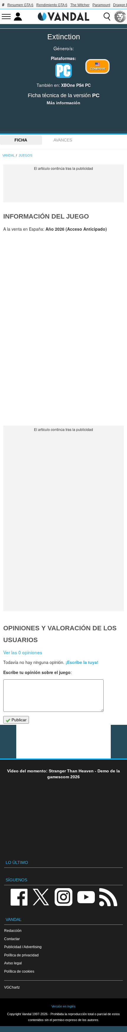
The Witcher (79, 5)
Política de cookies (19, 971)
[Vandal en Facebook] (18, 897)
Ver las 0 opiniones (22, 652)
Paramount (101, 5)
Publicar (18, 719)
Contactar (12, 939)
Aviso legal (13, 963)
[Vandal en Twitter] (41, 897)
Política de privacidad (21, 955)
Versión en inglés (63, 1006)
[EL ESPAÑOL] (120, 16)
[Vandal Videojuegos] (63, 16)
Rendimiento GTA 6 (51, 5)
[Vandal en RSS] (108, 897)
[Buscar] (107, 16)
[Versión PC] (63, 70)
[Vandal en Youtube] (85, 897)
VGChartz (12, 987)
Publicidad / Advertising (23, 947)
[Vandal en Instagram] (63, 897)
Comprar (97, 68)
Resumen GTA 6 (20, 5)
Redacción (13, 930)
